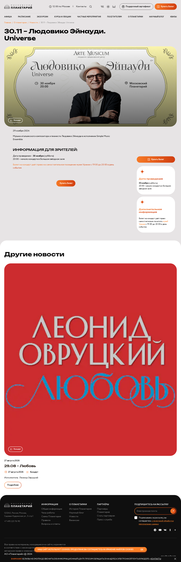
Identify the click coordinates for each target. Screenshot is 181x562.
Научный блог (76, 512)
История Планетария (80, 509)
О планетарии (20, 22)
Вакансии (74, 520)
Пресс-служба (104, 519)
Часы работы (48, 512)
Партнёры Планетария (103, 510)
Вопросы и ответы (50, 524)
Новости (34, 22)
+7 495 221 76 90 (12, 521)
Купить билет (66, 183)
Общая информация (51, 509)
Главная (7, 22)
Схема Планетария (51, 516)
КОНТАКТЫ (156, 559)
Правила (45, 520)
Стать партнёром (106, 516)
